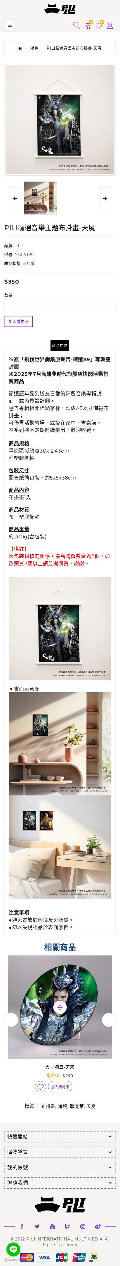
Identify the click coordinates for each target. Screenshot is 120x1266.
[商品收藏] (40, 1086)
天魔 (91, 1106)
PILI (19, 245)
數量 (8, 295)
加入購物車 (18, 321)
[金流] (60, 1257)
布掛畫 (48, 1106)
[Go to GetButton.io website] (13, 1260)
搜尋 (34, 48)
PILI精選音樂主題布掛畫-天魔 (74, 48)
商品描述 (60, 345)
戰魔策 (77, 1106)
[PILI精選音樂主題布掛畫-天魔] (40, 198)
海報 (62, 1106)
